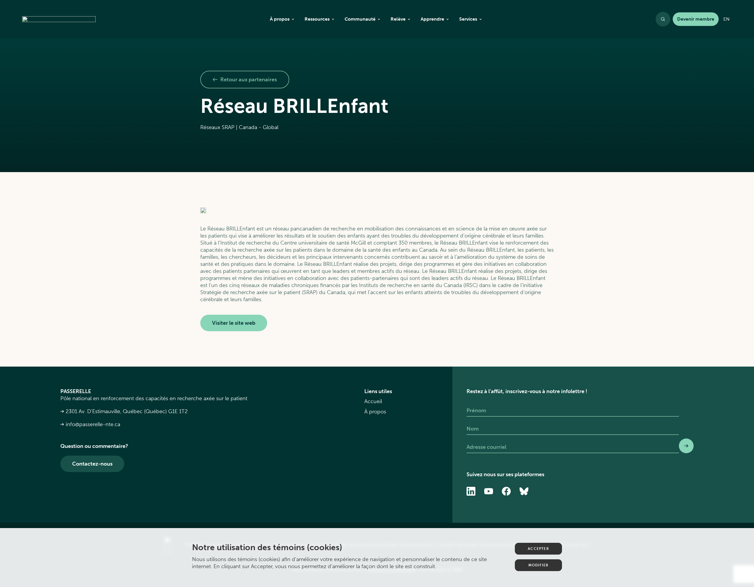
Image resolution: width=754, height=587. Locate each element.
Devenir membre (695, 19)
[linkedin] (471, 491)
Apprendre (432, 19)
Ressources (317, 19)
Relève (398, 19)
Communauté (360, 19)
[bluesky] (524, 491)
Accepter (538, 549)
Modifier (538, 565)
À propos (280, 19)
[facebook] (506, 491)
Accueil (373, 401)
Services (468, 19)
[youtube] (488, 491)
